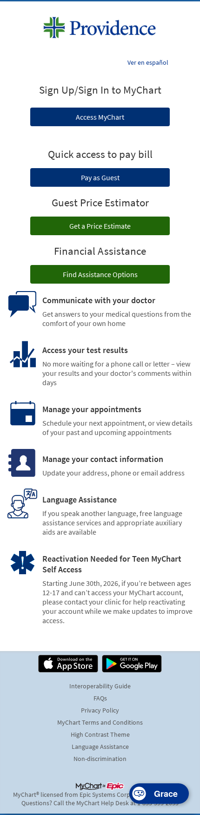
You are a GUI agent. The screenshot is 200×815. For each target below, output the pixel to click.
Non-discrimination (100, 758)
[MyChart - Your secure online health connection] (100, 27)
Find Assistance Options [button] (100, 274)
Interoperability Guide (100, 686)
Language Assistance (100, 746)
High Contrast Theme (100, 734)
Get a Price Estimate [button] (100, 226)
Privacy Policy (100, 710)
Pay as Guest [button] (100, 177)
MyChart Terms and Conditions (100, 722)
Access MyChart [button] (100, 117)
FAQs (100, 698)
